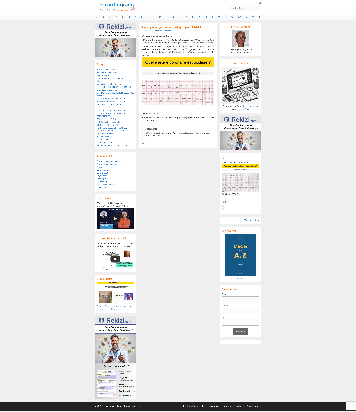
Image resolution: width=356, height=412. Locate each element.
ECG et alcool (103, 136)
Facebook (239, 406)
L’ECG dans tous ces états (108, 122)
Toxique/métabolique (106, 184)
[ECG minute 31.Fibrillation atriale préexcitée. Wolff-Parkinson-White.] (115, 218)
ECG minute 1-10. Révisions (109, 119)
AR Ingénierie (134, 406)
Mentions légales (191, 406)
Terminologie (102, 181)
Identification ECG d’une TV (109, 84)
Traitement (101, 187)
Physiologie (102, 175)
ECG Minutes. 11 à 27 (106, 107)
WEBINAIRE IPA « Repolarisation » (112, 145)
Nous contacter (254, 406)
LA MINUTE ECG (104, 139)
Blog (147, 143)
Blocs (99, 167)
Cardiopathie (102, 170)
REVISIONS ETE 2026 (106, 69)
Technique (101, 178)
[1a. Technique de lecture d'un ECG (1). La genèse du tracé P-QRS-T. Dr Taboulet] (115, 259)
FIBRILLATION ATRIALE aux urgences (113, 110)
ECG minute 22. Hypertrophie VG (111, 98)
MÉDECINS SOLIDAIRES (107, 125)
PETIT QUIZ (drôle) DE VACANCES (112, 128)
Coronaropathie (104, 173)
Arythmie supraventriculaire (109, 161)
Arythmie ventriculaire (106, 164)
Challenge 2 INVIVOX (106, 142)
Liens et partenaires (211, 406)
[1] (174, 36)
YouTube (228, 406)
